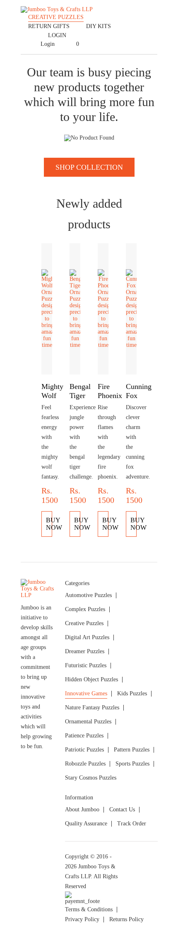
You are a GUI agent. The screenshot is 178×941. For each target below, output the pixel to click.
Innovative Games (86, 693)
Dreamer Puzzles (84, 651)
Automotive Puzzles (88, 595)
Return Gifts (49, 26)
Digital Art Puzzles (87, 637)
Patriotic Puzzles (84, 750)
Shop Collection (89, 167)
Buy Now (49, 524)
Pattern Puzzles (131, 750)
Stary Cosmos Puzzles (90, 778)
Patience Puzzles (84, 735)
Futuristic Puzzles (85, 665)
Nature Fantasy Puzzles (92, 707)
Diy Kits (98, 26)
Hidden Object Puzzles (91, 679)
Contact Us (122, 809)
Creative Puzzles (56, 17)
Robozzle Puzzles (85, 764)
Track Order (131, 823)
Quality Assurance (86, 823)
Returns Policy (126, 919)
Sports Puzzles (132, 764)
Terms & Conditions (89, 909)
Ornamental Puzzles (88, 721)
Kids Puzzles (132, 693)
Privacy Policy (82, 919)
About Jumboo (82, 809)
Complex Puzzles (85, 609)
